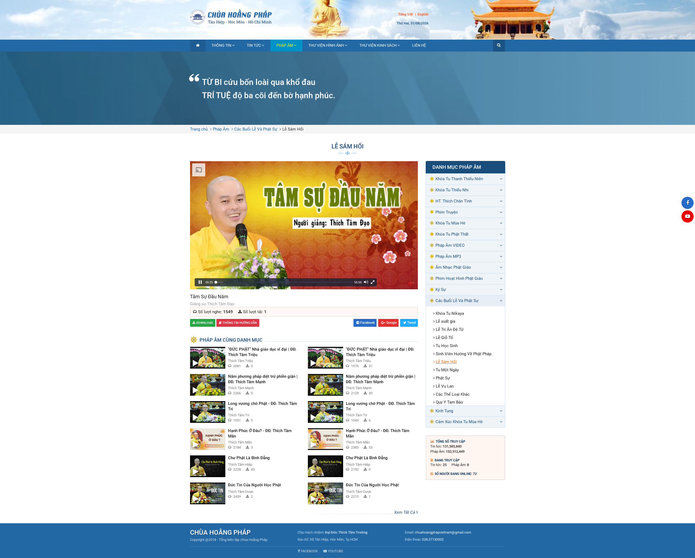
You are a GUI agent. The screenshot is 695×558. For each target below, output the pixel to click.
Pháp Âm (284, 45)
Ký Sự (440, 289)
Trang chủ (199, 129)
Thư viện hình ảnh (326, 45)
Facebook (367, 323)
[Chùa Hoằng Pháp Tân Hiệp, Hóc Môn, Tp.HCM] (347, 16)
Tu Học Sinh (447, 345)
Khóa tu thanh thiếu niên (459, 178)
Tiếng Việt (405, 14)
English (423, 15)
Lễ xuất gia (445, 321)
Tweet (411, 323)
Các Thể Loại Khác (453, 394)
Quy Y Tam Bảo (449, 402)
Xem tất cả (405, 512)
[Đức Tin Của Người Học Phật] (245, 493)
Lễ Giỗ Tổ (444, 337)
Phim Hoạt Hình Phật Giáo (459, 278)
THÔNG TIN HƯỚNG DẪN (240, 323)
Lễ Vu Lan (445, 386)
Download (204, 323)
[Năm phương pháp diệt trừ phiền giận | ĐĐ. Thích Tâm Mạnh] (245, 385)
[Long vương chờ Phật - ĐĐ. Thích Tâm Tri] (245, 412)
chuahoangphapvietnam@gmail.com (443, 532)
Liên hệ (419, 45)
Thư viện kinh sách (378, 45)
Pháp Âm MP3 (448, 256)
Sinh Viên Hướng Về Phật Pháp (463, 353)
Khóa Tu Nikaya (450, 313)
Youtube (335, 551)
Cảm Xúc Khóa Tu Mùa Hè (459, 421)
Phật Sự (443, 378)
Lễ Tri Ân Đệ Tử (449, 329)
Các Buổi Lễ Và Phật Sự (255, 129)
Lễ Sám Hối (293, 129)
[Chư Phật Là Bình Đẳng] (245, 466)
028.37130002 (433, 539)
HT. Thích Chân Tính (453, 201)
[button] (499, 46)
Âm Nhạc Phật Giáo (453, 267)
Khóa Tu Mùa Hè (450, 223)
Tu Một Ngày (447, 369)
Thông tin (221, 45)
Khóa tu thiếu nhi (452, 190)
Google (391, 323)
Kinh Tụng (444, 410)
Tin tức (254, 45)
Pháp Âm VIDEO (450, 245)
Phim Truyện (446, 212)
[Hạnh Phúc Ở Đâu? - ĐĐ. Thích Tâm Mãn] (245, 439)
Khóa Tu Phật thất (452, 234)
